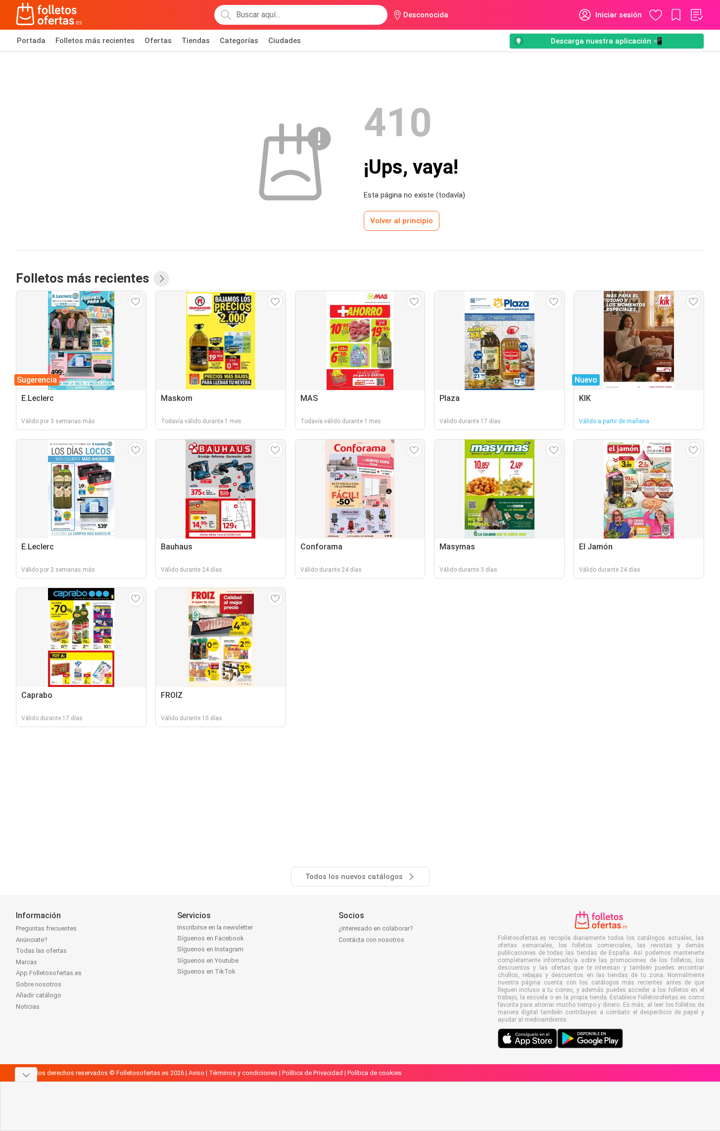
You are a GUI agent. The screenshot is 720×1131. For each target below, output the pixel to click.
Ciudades (284, 40)
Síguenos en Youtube (208, 960)
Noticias (28, 1006)
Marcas (26, 962)
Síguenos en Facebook (210, 938)
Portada (31, 40)
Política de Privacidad (312, 1073)
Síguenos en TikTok (206, 971)
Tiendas (196, 40)
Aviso (196, 1073)
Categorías (239, 40)
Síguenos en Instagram (210, 949)
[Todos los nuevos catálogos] (161, 279)
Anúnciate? (32, 939)
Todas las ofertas (41, 950)
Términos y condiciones (243, 1073)
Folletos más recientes (95, 40)
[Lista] (696, 15)
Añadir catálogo (38, 995)
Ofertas (158, 40)
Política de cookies (374, 1073)
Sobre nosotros (38, 984)
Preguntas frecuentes (46, 928)
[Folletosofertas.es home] (49, 14)
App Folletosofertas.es (49, 973)
